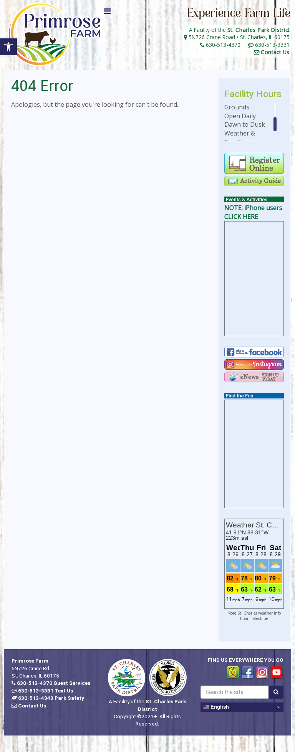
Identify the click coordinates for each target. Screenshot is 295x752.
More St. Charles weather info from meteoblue (254, 615)
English (219, 707)
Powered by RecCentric (258, 742)
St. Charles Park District (258, 29)
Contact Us (275, 52)
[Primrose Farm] (54, 34)
